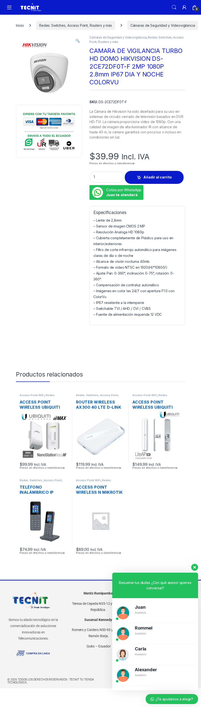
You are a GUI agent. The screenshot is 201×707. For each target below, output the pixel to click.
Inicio (20, 25)
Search (174, 7)
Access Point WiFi (32, 395)
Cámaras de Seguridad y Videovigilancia (162, 25)
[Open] (9, 7)
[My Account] (184, 7)
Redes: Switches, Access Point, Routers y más (75, 25)
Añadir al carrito (157, 177)
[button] (77, 41)
